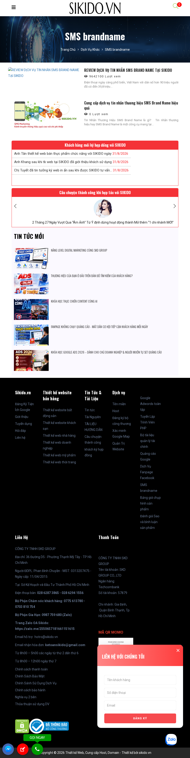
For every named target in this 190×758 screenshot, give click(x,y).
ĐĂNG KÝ (140, 718)
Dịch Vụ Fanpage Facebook (147, 472)
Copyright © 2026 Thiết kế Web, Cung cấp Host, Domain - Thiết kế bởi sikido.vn (95, 753)
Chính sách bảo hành (30, 690)
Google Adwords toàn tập (150, 403)
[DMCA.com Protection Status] (22, 726)
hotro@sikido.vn (46, 637)
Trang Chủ (68, 49)
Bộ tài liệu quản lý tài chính (147, 440)
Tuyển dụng (23, 424)
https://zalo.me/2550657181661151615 (45, 629)
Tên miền (119, 404)
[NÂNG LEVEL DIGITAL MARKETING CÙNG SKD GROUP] (31, 251)
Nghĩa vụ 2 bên (25, 697)
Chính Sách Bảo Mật (29, 676)
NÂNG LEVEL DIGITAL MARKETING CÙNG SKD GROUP (79, 250)
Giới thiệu (21, 417)
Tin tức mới (29, 236)
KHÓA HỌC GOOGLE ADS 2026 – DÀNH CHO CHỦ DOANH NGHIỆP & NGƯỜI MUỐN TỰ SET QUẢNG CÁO (106, 352)
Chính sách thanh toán (31, 669)
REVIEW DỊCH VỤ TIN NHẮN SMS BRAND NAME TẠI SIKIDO (128, 70)
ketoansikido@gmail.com (65, 645)
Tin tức (90, 410)
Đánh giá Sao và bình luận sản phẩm (149, 522)
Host (115, 411)
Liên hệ (20, 437)
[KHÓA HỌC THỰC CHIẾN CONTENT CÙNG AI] (31, 302)
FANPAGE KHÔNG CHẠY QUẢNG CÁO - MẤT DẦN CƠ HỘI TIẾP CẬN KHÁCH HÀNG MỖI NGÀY (99, 326)
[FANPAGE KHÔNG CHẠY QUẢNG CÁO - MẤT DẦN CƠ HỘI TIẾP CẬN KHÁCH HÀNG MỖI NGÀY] (31, 327)
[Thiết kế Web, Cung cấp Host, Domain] (95, 8)
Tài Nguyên (93, 417)
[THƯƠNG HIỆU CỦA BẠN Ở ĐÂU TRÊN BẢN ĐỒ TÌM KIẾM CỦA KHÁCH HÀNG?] (31, 276)
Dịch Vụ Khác (90, 49)
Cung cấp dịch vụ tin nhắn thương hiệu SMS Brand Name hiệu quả (131, 105)
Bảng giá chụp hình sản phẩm (150, 503)
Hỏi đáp (20, 431)
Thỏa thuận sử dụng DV (32, 704)
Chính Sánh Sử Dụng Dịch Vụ (36, 683)
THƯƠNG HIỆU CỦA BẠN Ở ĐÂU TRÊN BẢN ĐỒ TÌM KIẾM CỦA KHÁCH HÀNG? (92, 275)
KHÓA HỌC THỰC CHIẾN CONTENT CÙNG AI (74, 301)
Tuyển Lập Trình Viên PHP (147, 422)
